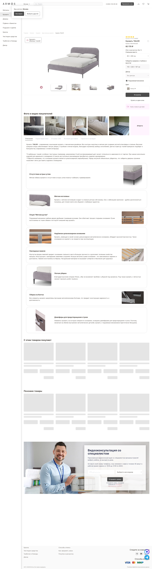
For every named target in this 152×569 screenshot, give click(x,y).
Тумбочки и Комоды (10, 41)
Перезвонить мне (127, 4)
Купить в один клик (137, 100)
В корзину (137, 95)
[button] (41, 87)
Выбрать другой (32, 14)
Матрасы (6, 10)
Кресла (5, 32)
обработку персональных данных (115, 485)
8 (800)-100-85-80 (111, 4)
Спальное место (131, 52)
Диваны (5, 19)
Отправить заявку (115, 479)
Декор (5, 45)
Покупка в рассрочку (66, 554)
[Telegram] (146, 557)
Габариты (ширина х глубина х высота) (136, 62)
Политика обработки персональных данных (138, 567)
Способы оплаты (64, 547)
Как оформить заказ (66, 551)
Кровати (6, 14)
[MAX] (146, 551)
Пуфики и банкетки (9, 23)
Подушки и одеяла (9, 28)
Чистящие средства (10, 36)
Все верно (19, 14)
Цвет (127, 84)
